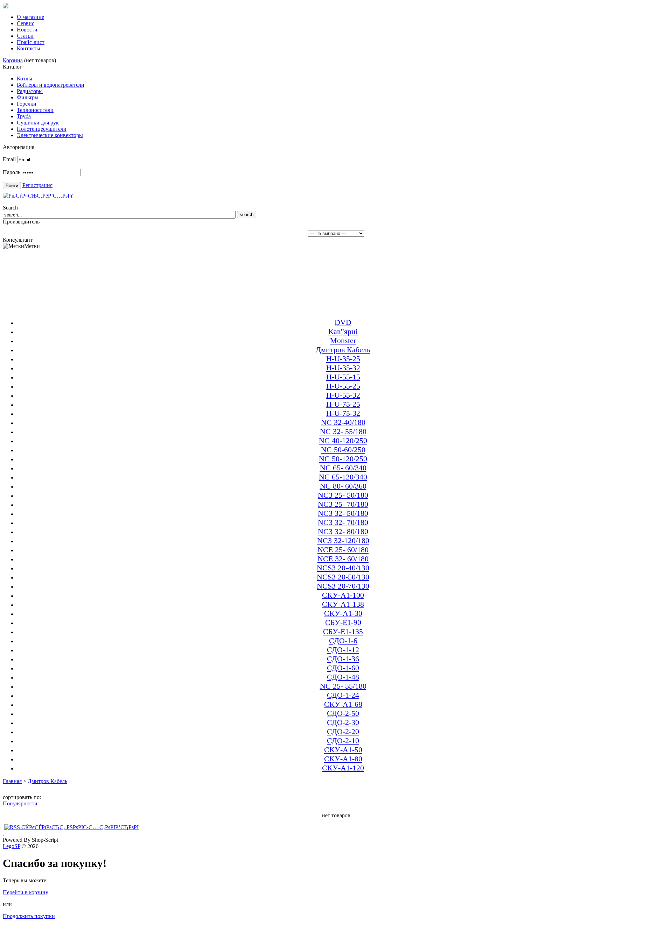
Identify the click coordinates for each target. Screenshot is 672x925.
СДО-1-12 (343, 649)
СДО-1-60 (343, 667)
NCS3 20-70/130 (343, 586)
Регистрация (37, 185)
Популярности (20, 803)
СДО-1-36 (343, 658)
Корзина (13, 60)
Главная (12, 781)
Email (9, 159)
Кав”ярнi (343, 331)
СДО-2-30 (343, 722)
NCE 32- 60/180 (343, 558)
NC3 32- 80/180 (343, 531)
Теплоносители (35, 110)
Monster (343, 340)
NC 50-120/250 (343, 458)
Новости (27, 30)
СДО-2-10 (343, 740)
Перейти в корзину (25, 892)
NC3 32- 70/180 (343, 522)
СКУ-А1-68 (343, 704)
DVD (343, 322)
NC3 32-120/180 (343, 540)
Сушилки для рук (38, 123)
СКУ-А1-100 (343, 595)
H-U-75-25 (343, 404)
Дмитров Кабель (343, 349)
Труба (24, 116)
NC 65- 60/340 (343, 467)
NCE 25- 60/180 (343, 549)
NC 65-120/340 (343, 476)
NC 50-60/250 (343, 449)
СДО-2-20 (343, 731)
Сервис (25, 23)
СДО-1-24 (343, 695)
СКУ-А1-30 (343, 613)
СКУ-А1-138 (343, 604)
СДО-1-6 (343, 640)
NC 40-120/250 (343, 440)
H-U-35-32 (343, 367)
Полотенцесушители (41, 129)
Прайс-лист (30, 42)
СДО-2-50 (343, 713)
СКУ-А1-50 (343, 749)
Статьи (25, 36)
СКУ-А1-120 (343, 767)
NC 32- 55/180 (343, 431)
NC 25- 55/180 (343, 686)
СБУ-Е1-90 (343, 622)
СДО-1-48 (343, 677)
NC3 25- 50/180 (343, 495)
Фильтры (27, 97)
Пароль (11, 172)
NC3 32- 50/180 (343, 513)
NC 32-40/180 (343, 422)
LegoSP (11, 846)
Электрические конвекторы (50, 135)
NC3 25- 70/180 (343, 504)
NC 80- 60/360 (343, 486)
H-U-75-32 (343, 413)
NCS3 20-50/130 (343, 576)
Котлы (24, 78)
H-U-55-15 (343, 376)
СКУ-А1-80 (343, 758)
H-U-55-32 (343, 395)
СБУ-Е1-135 (343, 631)
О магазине (30, 17)
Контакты (28, 48)
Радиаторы (30, 91)
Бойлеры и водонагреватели (50, 85)
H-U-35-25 (343, 358)
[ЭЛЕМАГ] (5, 6)
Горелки (26, 104)
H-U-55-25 (343, 386)
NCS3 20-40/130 (343, 567)
